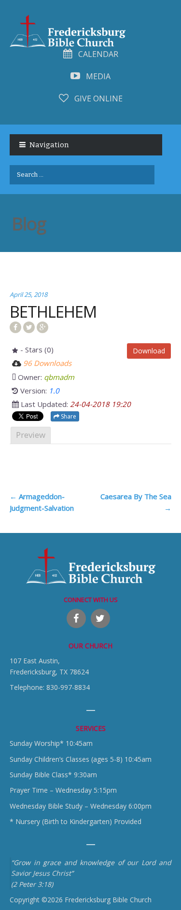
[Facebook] (76, 618)
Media (97, 76)
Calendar (97, 54)
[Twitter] (100, 618)
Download (149, 350)
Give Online (97, 98)
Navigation (49, 144)
